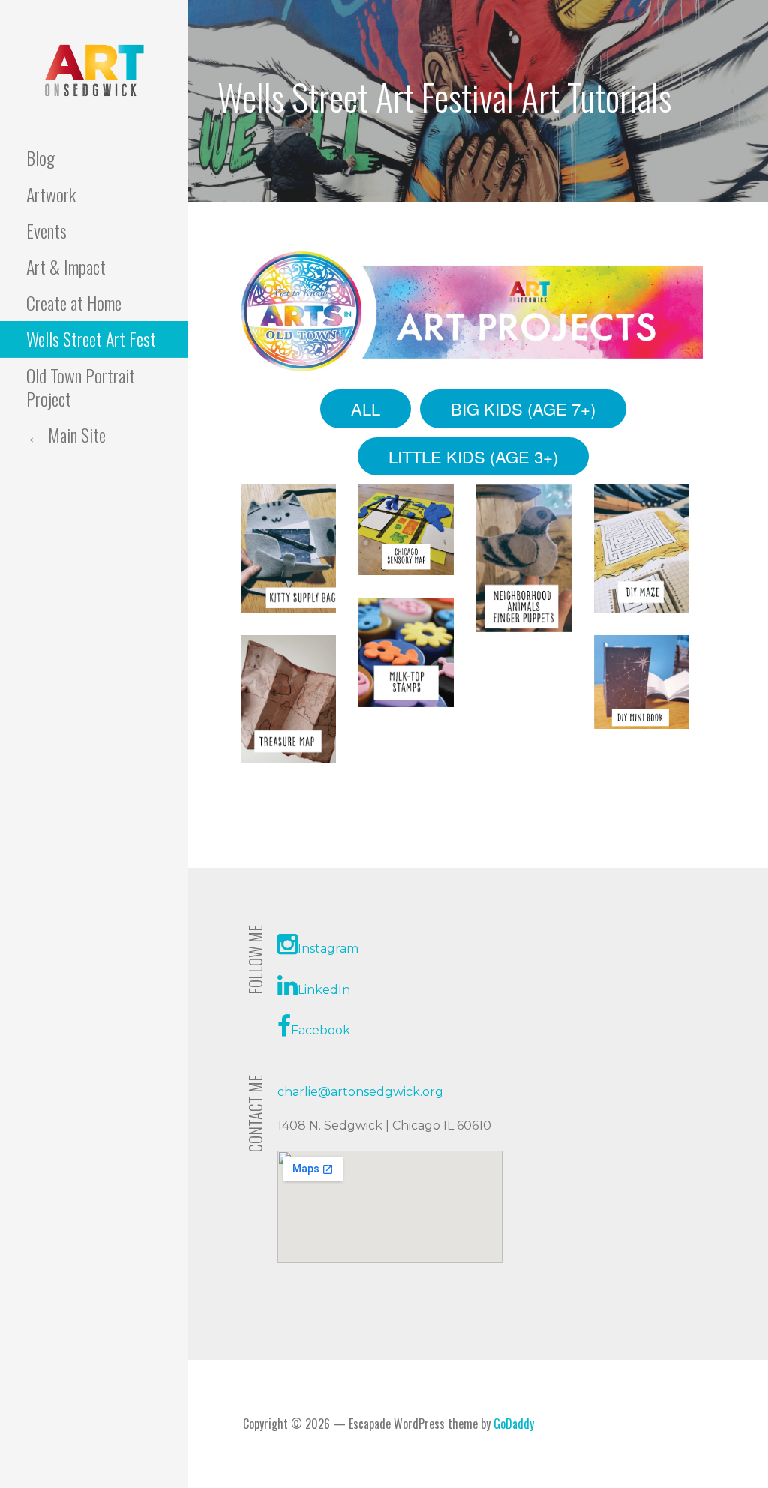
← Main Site (66, 434)
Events (46, 230)
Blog (40, 157)
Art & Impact (66, 266)
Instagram (328, 948)
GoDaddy (514, 1423)
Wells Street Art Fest (91, 338)
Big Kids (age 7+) (523, 408)
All (365, 408)
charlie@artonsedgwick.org (360, 1091)
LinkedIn (324, 989)
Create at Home (74, 302)
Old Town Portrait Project (80, 387)
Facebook (320, 1030)
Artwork (51, 194)
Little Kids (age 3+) (473, 456)
